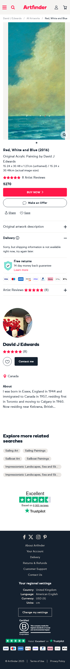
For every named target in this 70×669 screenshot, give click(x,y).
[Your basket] (65, 7)
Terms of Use (37, 661)
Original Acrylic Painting (20, 156)
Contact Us (35, 575)
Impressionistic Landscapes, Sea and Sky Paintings (33, 474)
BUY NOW (33, 192)
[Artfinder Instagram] (38, 537)
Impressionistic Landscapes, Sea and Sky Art (33, 466)
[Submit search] (13, 7)
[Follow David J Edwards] (7, 361)
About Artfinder (35, 545)
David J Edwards (12, 18)
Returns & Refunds (35, 563)
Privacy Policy (57, 661)
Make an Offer (37, 203)
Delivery (35, 557)
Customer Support (35, 569)
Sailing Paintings (35, 450)
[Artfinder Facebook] (24, 537)
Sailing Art (11, 450)
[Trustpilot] (35, 640)
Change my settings (35, 612)
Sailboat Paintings (38, 458)
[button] (64, 135)
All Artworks (33, 18)
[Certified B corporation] (35, 627)
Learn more (21, 270)
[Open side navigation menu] (4, 7)
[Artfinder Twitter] (30, 537)
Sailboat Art (12, 458)
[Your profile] (56, 7)
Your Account (35, 551)
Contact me (26, 361)
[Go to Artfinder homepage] (35, 7)
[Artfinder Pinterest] (45, 537)
